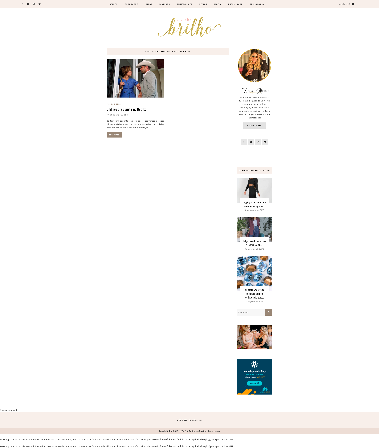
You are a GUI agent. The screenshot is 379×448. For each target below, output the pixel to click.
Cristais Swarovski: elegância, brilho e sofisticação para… (254, 293)
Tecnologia (257, 4)
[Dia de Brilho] (189, 27)
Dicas (149, 4)
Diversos (164, 4)
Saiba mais (254, 125)
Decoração (131, 4)
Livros (203, 4)
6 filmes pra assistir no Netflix (126, 109)
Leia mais (114, 135)
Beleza (114, 4)
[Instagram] (34, 4)
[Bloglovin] (39, 4)
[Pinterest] (28, 4)
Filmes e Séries (115, 104)
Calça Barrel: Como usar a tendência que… (254, 243)
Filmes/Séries (184, 4)
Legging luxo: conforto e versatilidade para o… (254, 204)
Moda (217, 4)
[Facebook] (22, 4)
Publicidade (235, 4)
